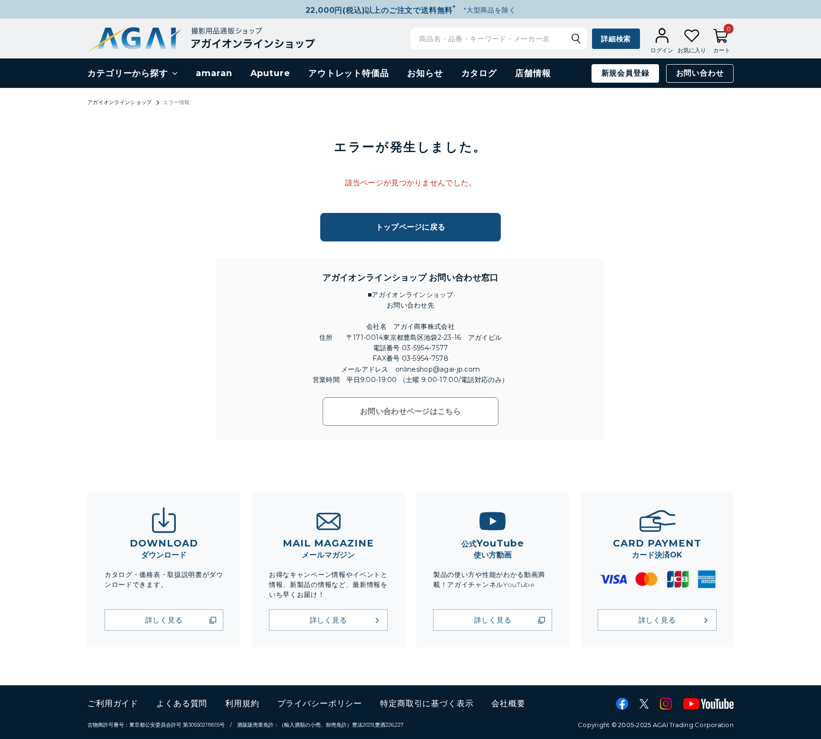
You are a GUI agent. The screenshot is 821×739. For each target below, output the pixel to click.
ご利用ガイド (112, 703)
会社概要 (508, 703)
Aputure (270, 73)
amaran (214, 73)
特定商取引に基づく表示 (426, 703)
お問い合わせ (700, 72)
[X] (644, 704)
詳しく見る (164, 619)
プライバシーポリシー (320, 703)
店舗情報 (533, 73)
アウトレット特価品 (348, 73)
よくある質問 (181, 703)
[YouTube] (708, 704)
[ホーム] (201, 38)
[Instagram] (666, 704)
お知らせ (425, 73)
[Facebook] (622, 704)
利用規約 (242, 703)
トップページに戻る (411, 226)
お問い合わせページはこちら (410, 411)
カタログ (479, 73)
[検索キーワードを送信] (575, 38)
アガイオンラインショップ (119, 102)
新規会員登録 (625, 72)
